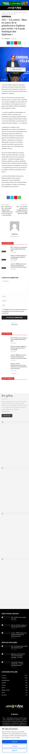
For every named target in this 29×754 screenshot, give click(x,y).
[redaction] (3, 38)
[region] (14, 740)
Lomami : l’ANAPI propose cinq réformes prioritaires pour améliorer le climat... (18, 634)
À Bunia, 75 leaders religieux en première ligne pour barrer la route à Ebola (18, 257)
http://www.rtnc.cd (14, 236)
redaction (7, 38)
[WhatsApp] (19, 43)
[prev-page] (3, 272)
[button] (2, 8)
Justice (3, 20)
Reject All (14, 750)
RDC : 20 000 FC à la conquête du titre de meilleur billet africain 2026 (19, 249)
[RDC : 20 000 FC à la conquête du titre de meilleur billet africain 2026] (5, 249)
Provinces (15, 24)
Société (12, 12)
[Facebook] (8, 43)
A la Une (3, 251)
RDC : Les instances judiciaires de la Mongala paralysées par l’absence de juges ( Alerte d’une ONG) (21, 210)
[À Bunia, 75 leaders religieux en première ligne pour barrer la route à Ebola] (5, 257)
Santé (3, 16)
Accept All (14, 741)
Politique (4, 12)
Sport (18, 12)
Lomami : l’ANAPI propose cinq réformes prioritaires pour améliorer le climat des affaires (19, 265)
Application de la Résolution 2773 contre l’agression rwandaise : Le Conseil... (18, 655)
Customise (14, 746)
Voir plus (14, 373)
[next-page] (5, 272)
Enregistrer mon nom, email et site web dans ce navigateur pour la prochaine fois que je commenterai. (14, 311)
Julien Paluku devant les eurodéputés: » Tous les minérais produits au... (17, 664)
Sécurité (10, 20)
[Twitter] (12, 43)
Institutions (5, 24)
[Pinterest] (15, 43)
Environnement (12, 16)
